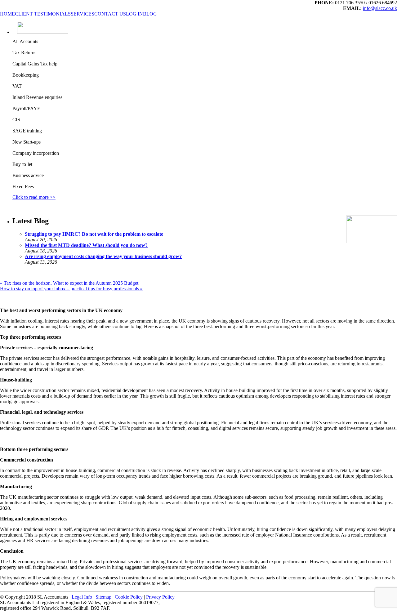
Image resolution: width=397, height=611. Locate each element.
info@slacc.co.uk (380, 8)
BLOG (150, 13)
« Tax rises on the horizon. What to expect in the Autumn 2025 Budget (69, 283)
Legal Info (82, 597)
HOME (7, 13)
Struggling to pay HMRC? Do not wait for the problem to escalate (94, 234)
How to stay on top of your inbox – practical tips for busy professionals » (71, 288)
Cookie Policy (129, 597)
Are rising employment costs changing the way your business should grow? (103, 256)
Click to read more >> (34, 197)
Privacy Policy (160, 597)
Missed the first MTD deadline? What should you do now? (86, 245)
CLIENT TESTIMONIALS (43, 13)
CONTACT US (110, 13)
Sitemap (103, 597)
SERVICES (82, 13)
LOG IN (134, 13)
